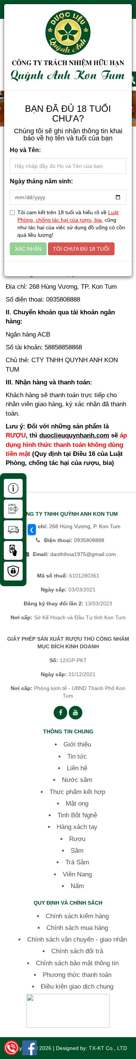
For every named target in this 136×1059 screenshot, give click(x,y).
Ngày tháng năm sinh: (41, 181)
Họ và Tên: (25, 150)
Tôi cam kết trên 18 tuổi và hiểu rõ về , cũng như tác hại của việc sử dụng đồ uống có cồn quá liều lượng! (71, 223)
